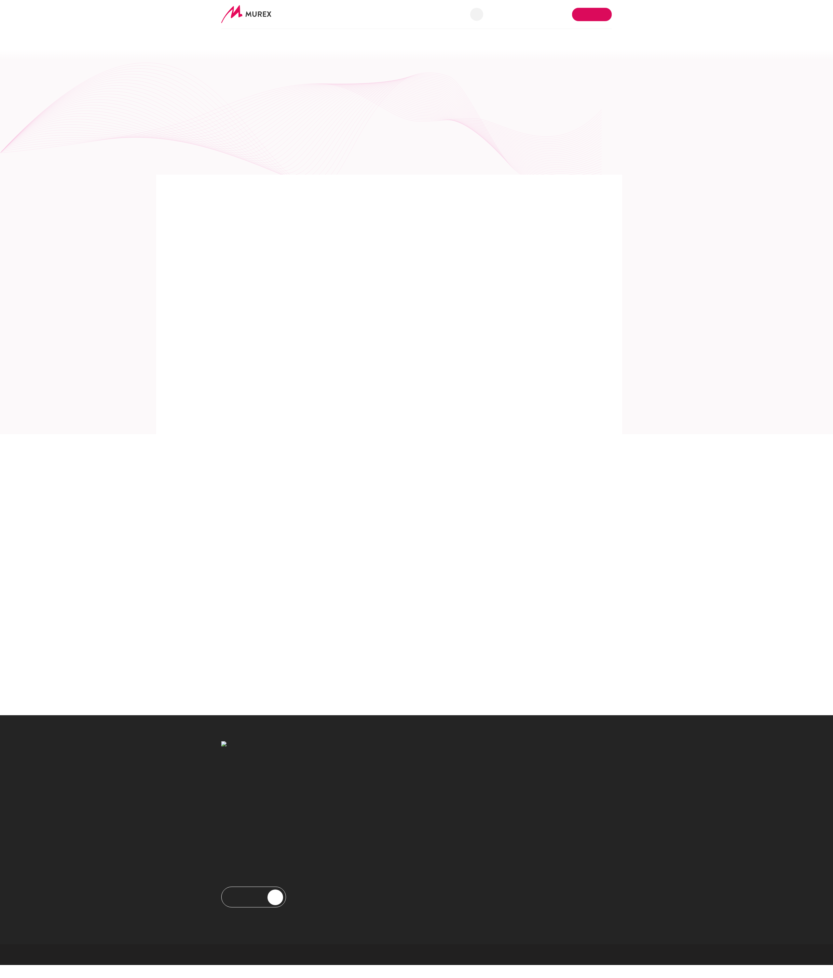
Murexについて (475, 759)
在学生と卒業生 (475, 876)
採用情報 (598, 39)
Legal (451, 954)
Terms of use (370, 954)
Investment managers (379, 886)
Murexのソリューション (247, 39)
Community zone (554, 814)
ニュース (468, 769)
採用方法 (468, 866)
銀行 (361, 855)
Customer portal (553, 824)
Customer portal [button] (545, 13)
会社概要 (460, 39)
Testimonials (471, 886)
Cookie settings (415, 954)
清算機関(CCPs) (373, 866)
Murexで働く (472, 845)
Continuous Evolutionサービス (390, 811)
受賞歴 (465, 780)
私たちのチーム (475, 855)
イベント (468, 790)
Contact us (592, 14)
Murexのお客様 (333, 39)
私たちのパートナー (531, 39)
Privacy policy (327, 954)
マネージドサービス (379, 800)
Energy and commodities (383, 876)
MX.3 (363, 759)
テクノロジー (371, 790)
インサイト (403, 39)
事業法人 (366, 897)
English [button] (504, 13)
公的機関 (366, 907)
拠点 (463, 800)
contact (537, 770)
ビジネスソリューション (383, 769)
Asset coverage (373, 780)
